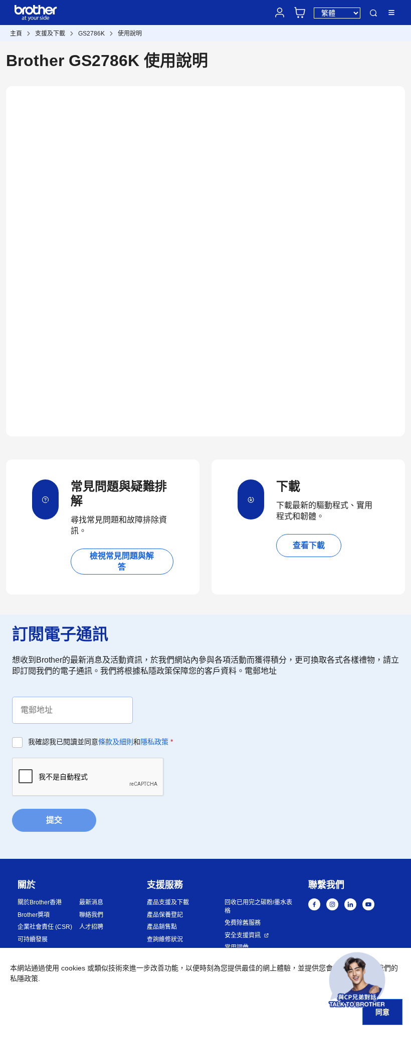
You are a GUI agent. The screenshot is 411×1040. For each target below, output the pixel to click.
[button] (357, 980)
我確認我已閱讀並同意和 (100, 742)
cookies (73, 968)
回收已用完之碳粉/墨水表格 (258, 906)
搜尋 (373, 13)
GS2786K (91, 33)
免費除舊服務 (243, 922)
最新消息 (91, 902)
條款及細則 (115, 742)
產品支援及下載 (168, 902)
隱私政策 (154, 742)
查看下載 (309, 545)
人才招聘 (91, 926)
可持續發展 (33, 939)
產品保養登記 (165, 914)
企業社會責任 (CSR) (45, 926)
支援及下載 (50, 33)
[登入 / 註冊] (280, 13)
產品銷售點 (162, 926)
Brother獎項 (34, 914)
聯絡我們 (91, 914)
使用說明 (130, 33)
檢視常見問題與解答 (122, 561)
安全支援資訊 (243, 935)
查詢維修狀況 (165, 939)
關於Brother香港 (40, 902)
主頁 (16, 33)
